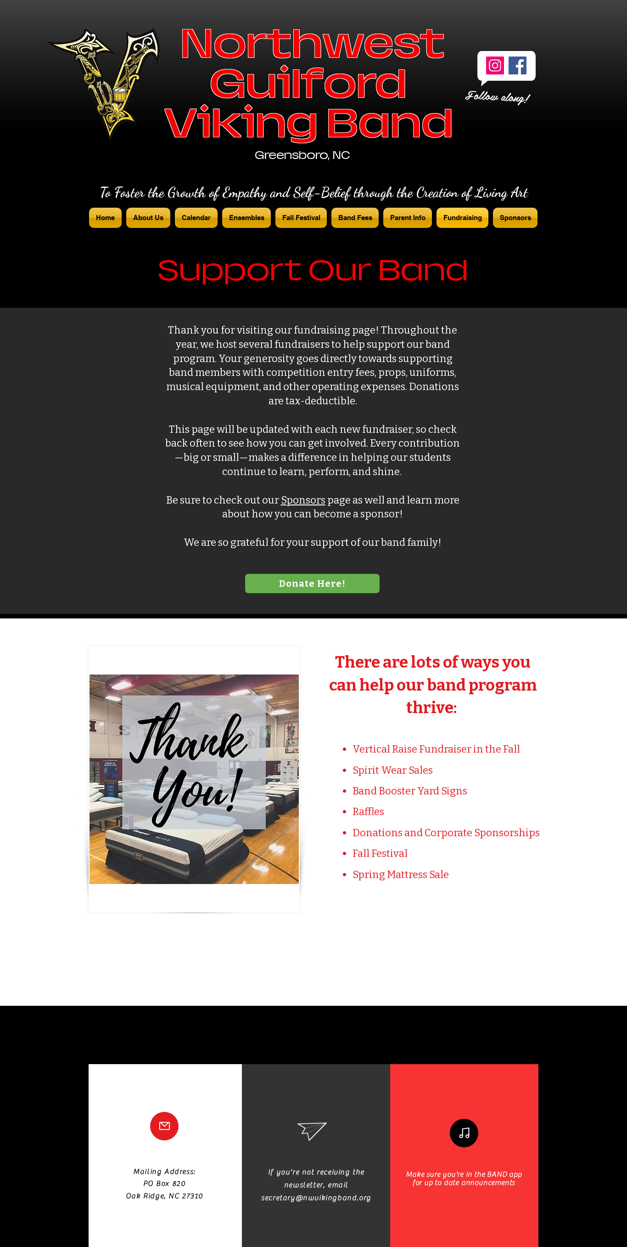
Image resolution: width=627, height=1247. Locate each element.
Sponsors (303, 500)
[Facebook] (517, 65)
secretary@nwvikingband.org (316, 1198)
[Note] (464, 1133)
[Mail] (164, 1126)
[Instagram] (495, 65)
